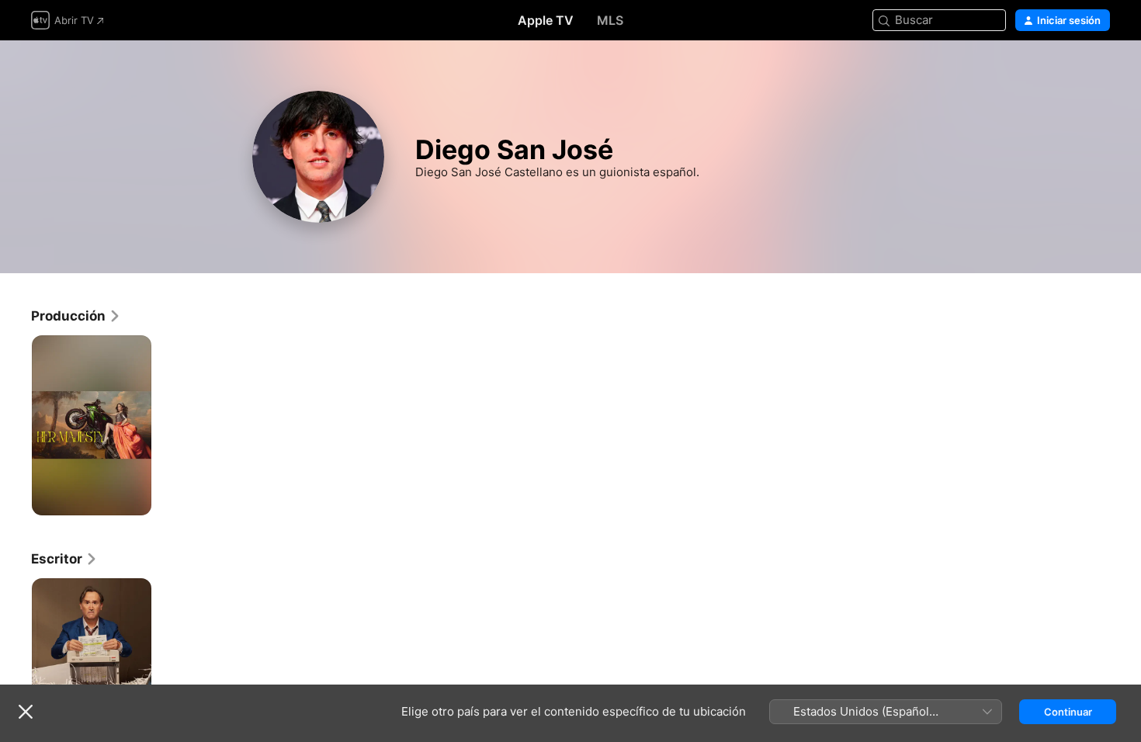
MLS (610, 20)
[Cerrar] (26, 712)
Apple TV (546, 20)
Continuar (1068, 712)
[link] (76, 315)
